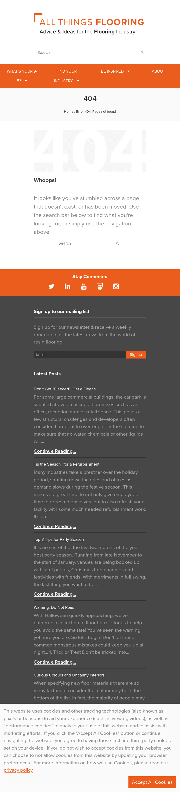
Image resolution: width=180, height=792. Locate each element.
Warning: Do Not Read (54, 607)
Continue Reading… (55, 451)
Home (68, 111)
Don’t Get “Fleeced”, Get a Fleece (65, 389)
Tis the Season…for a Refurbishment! (67, 464)
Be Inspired (112, 71)
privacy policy (18, 770)
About (158, 71)
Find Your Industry (65, 76)
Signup (136, 354)
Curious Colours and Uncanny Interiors (69, 675)
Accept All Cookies (152, 782)
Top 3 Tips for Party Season (59, 539)
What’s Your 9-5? (22, 76)
